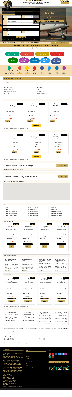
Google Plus (20, 68)
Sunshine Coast (52, 10)
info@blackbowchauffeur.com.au (13, 384)
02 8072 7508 (12, 383)
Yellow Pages (27, 68)
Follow (34, 70)
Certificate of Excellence (9, 70)
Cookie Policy (28, 360)
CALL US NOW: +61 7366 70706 (49, 21)
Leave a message (62, 165)
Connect (57, 68)
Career (27, 365)
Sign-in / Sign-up (65, 2)
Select (8, 121)
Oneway (8, 13)
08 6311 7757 (11, 378)
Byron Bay (45, 10)
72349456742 (8, 374)
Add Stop (6, 19)
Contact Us (28, 356)
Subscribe (28, 368)
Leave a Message (60, 42)
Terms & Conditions (30, 361)
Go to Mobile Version (59, 362)
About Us (27, 354)
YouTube (34, 68)
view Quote (21, 37)
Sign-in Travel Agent (30, 367)
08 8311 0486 (12, 381)
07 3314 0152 (13, 375)
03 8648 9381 (13, 380)
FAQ (26, 363)
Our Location (40, 10)
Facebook (42, 68)
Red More (7, 270)
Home (35, 10)
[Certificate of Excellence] (9, 68)
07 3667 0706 (14, 377)
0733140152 (35, 43)
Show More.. (36, 125)
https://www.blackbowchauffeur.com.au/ (13, 386)
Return (21, 13)
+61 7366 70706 (64, 1)
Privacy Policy (29, 358)
